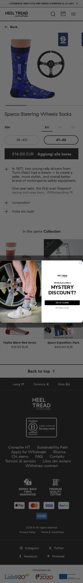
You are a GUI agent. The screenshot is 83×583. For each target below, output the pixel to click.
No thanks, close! (62, 308)
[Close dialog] (80, 262)
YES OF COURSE (62, 303)
